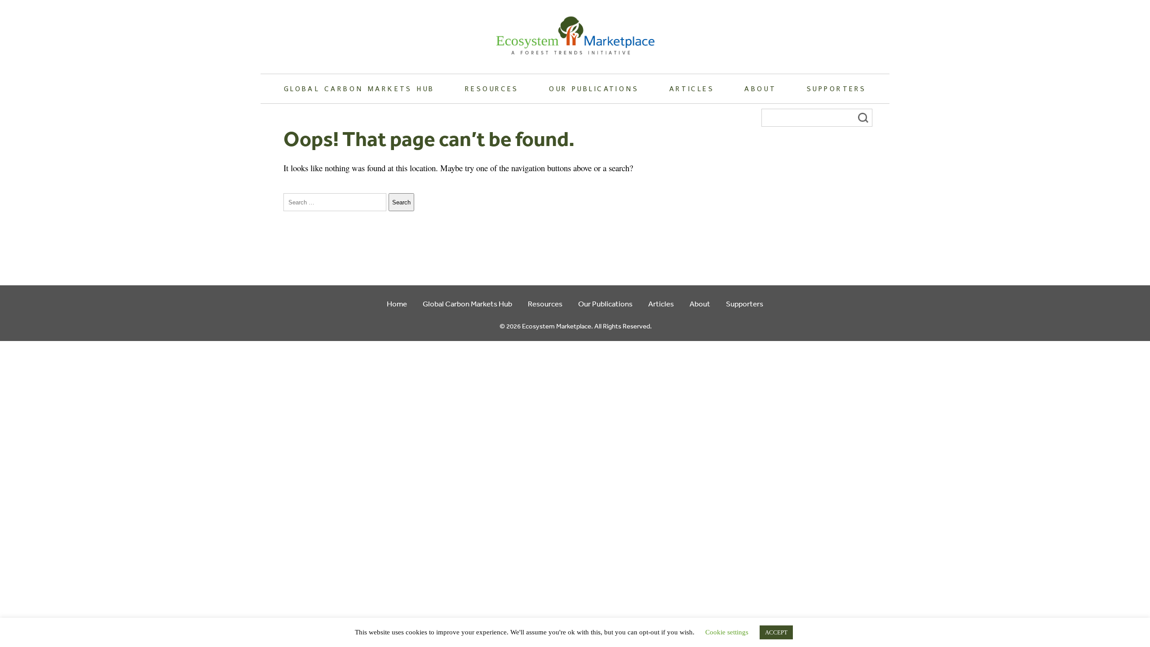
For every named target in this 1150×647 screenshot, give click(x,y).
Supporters (836, 88)
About (760, 88)
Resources (492, 88)
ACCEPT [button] (776, 632)
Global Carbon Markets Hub (359, 88)
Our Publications (594, 88)
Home (397, 303)
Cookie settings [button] (726, 632)
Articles (691, 88)
